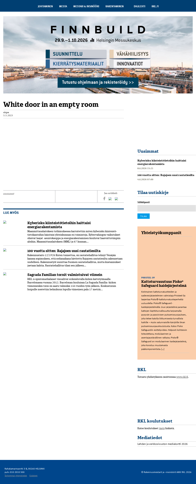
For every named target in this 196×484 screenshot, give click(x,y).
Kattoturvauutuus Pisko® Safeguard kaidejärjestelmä (163, 283)
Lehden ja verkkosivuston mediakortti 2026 (162, 444)
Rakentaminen (114, 6)
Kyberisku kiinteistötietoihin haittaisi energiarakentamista (59, 225)
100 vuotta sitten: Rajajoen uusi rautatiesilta (63, 251)
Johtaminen (45, 6)
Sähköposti (143, 202)
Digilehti (139, 6)
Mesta (63, 6)
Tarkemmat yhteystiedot (16, 475)
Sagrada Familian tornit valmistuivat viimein (64, 274)
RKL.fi (155, 6)
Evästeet (33, 475)
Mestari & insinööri (86, 6)
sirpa (6, 112)
